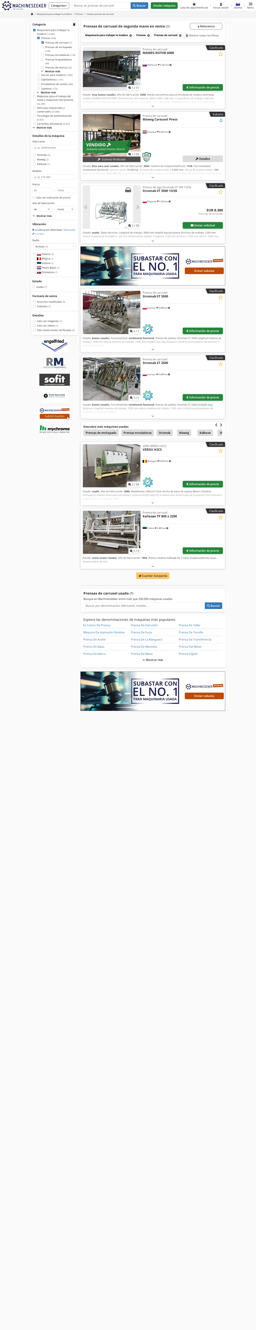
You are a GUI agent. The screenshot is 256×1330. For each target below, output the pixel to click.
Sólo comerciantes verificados (56, 330)
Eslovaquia (49, 272)
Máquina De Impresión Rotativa (104, 632)
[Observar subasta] (221, 120)
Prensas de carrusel (58, 42)
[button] (250, 5)
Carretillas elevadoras (53, 123)
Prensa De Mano (142, 654)
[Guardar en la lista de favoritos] (220, 54)
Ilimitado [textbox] (41, 246)
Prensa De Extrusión (144, 625)
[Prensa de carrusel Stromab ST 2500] (111, 379)
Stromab (43, 155)
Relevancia (207, 26)
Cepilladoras (52, 79)
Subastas (44, 306)
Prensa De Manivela (144, 647)
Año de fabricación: (43, 203)
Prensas (48, 38)
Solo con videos (47, 325)
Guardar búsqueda (154, 576)
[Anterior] (85, 69)
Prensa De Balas (93, 647)
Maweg (43, 159)
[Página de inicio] (32, 14)
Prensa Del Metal (190, 647)
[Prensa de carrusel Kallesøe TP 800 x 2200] (111, 532)
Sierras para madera (57, 75)
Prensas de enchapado (58, 49)
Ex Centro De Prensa (96, 625)
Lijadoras (49, 88)
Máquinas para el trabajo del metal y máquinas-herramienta (55, 100)
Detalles (204, 159)
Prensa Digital (188, 654)
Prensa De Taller (189, 625)
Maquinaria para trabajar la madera (53, 32)
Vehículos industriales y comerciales (51, 109)
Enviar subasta (204, 271)
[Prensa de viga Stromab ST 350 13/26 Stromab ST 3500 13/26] (111, 206)
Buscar (141, 5)
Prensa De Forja (141, 632)
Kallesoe (43, 164)
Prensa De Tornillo (191, 632)
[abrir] (153, 106)
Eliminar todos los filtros (203, 35)
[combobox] (54, 246)
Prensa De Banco (94, 654)
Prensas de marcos (58, 67)
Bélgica (47, 258)
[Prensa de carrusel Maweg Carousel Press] (111, 135)
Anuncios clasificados (51, 301)
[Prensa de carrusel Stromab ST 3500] (111, 312)
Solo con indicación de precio (53, 197)
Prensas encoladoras (60, 55)
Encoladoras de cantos (57, 84)
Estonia (47, 263)
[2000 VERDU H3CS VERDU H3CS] (111, 465)
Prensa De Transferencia (195, 639)
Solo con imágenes (49, 321)
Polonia (47, 254)
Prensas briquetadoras (58, 61)
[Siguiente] (137, 69)
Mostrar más (154, 660)
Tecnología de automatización (54, 117)
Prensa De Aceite (94, 639)
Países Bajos (50, 267)
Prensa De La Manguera (146, 639)
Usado (41, 287)
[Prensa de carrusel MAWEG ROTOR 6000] (111, 69)
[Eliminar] (130, 35)
